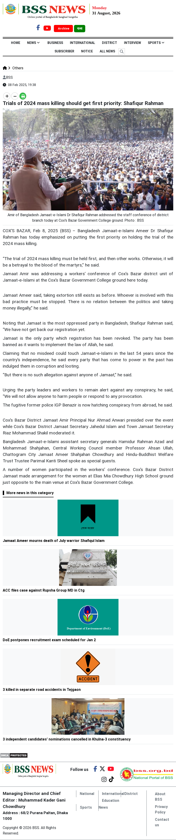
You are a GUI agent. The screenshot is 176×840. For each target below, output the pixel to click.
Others (17, 68)
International (82, 43)
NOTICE (87, 51)
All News (107, 51)
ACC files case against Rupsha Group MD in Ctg (44, 590)
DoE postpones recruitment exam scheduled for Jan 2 (49, 640)
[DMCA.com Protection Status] (14, 755)
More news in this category (30, 493)
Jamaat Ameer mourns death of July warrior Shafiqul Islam (53, 540)
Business (55, 43)
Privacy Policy (161, 809)
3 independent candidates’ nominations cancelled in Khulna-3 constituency (67, 739)
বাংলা (79, 28)
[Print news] (22, 96)
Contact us (162, 822)
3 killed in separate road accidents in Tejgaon (42, 689)
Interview (132, 43)
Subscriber (64, 51)
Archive (64, 28)
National (87, 794)
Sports (154, 43)
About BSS (160, 797)
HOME (15, 43)
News (31, 43)
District (109, 43)
